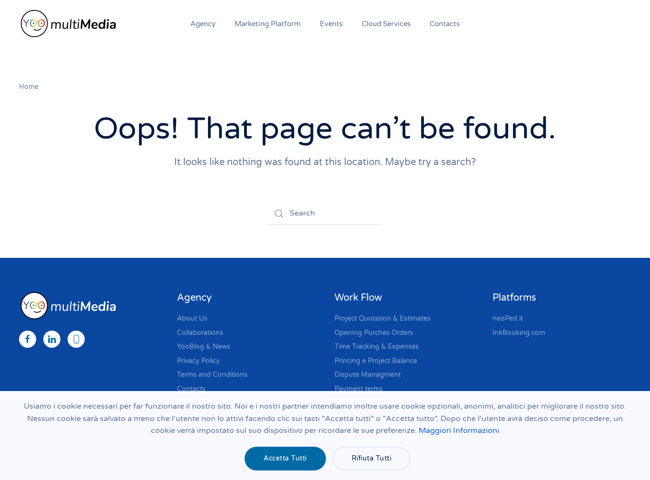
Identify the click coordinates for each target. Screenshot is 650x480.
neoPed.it (507, 318)
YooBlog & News (203, 347)
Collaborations (200, 333)
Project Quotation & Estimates (383, 318)
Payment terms (359, 389)
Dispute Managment (368, 375)
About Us (192, 318)
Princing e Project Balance (376, 361)
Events (331, 24)
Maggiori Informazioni (459, 430)
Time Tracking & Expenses (377, 347)
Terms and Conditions (212, 375)
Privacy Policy (198, 361)
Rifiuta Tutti (372, 458)
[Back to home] (70, 24)
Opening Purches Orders (374, 333)
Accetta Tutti (285, 458)
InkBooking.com (518, 333)
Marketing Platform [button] (268, 24)
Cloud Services (386, 24)
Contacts (445, 24)
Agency (203, 24)
